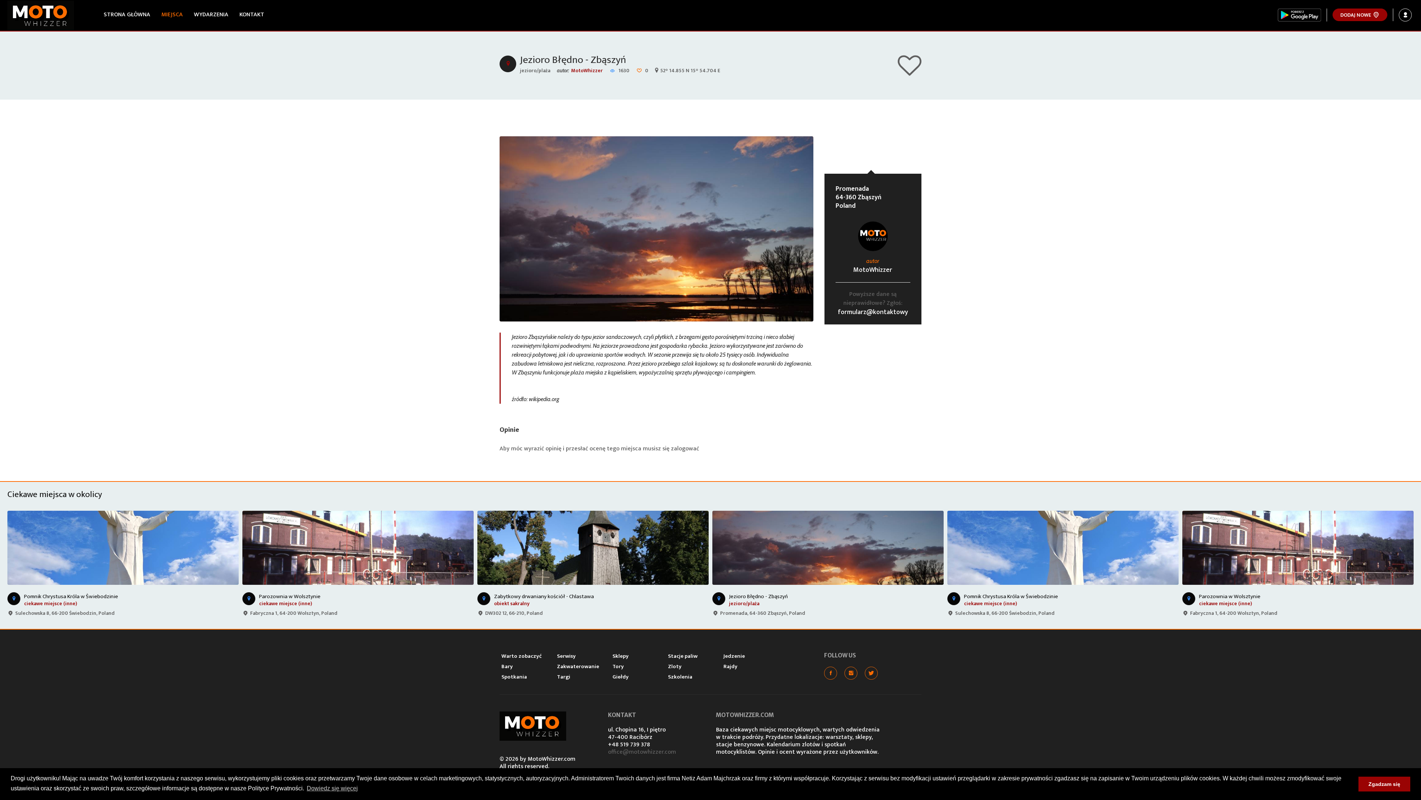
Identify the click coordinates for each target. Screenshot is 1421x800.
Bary (507, 666)
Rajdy (730, 666)
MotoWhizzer (587, 70)
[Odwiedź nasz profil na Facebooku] (830, 673)
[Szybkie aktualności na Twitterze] (871, 673)
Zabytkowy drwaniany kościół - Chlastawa (544, 596)
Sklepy (620, 656)
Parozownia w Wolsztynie (289, 596)
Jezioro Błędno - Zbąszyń (573, 60)
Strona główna (127, 15)
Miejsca (172, 15)
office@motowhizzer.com (642, 752)
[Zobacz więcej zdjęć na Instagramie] (850, 673)
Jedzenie (734, 656)
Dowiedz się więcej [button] (332, 788)
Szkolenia (680, 676)
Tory (618, 666)
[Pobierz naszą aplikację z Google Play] (1299, 15)
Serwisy (566, 656)
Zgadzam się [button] (1384, 784)
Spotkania (514, 676)
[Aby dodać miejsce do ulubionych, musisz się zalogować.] (909, 72)
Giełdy (620, 676)
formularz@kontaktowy (873, 312)
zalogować (685, 449)
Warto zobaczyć (521, 656)
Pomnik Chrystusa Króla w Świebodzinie (71, 596)
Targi (563, 676)
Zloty (675, 666)
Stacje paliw (683, 656)
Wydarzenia (211, 15)
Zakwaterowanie (578, 666)
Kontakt (251, 15)
